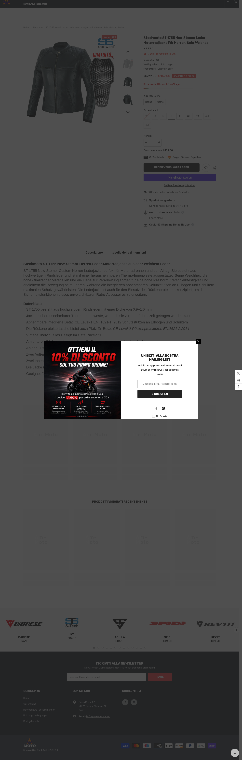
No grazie (161, 416)
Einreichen (160, 393)
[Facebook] (156, 408)
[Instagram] (163, 408)
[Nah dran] (198, 341)
